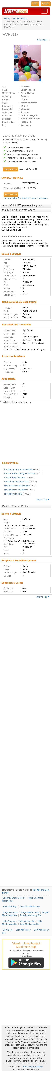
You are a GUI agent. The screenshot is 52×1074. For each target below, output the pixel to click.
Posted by (6, 96)
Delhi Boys (8, 929)
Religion (6, 99)
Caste (5, 102)
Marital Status (8, 93)
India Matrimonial (26, 921)
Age (4, 86)
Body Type (7, 112)
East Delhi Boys (10, 906)
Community (7, 105)
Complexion (7, 109)
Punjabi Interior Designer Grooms (19, 473)
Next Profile (42, 39)
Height (5, 89)
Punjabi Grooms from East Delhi (19, 469)
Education (6, 118)
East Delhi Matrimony (30, 906)
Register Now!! (11, 194)
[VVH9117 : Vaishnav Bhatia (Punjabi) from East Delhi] (26, 63)
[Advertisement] (26, 433)
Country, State (8, 121)
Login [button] (35, 3)
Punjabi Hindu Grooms (14, 477)
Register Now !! (11, 169)
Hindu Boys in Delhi (13, 493)
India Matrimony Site (29, 923)
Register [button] (45, 3)
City (4, 125)
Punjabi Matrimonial (30, 912)
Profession (7, 115)
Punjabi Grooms (10, 912)
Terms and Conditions (33, 1066)
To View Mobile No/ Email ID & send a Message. (26, 197)
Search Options (20, 18)
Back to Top (42, 499)
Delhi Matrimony (23, 929)
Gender (7, 259)
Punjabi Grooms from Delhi (16, 481)
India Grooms (9, 921)
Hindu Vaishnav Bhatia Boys (17, 485)
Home (7, 18)
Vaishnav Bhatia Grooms (14, 897)
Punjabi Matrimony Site (30, 915)
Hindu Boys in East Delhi (15, 489)
